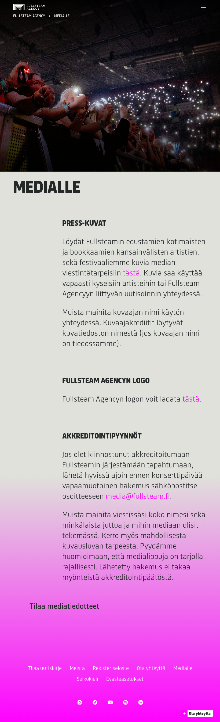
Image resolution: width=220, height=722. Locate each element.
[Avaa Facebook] (94, 702)
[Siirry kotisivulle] (29, 7)
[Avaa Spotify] (125, 702)
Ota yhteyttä (151, 668)
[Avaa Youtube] (110, 702)
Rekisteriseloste (111, 668)
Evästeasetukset (125, 679)
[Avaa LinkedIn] (140, 702)
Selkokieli (87, 679)
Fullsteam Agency (29, 16)
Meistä (77, 668)
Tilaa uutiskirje (45, 668)
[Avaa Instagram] (79, 702)
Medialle (61, 16)
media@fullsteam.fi (138, 497)
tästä (131, 273)
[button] (203, 7)
